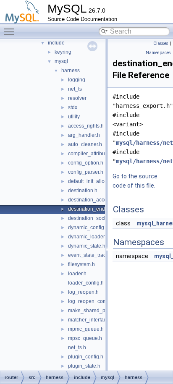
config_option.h (85, 163)
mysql (61, 61)
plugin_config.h (85, 357)
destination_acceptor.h (94, 200)
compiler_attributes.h (92, 154)
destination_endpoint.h (94, 209)
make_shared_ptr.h (90, 310)
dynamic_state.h (86, 246)
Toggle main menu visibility (10, 31)
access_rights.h (86, 126)
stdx (72, 107)
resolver (77, 98)
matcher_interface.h (90, 320)
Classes (160, 43)
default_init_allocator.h (94, 181)
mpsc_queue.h (85, 338)
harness (70, 70)
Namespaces (158, 52)
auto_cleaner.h (85, 144)
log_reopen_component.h (97, 301)
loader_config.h (86, 283)
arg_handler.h (84, 135)
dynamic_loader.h (88, 237)
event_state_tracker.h (92, 255)
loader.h (77, 274)
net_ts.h (77, 347)
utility (74, 117)
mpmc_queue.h (86, 329)
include (56, 43)
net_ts (75, 89)
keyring (63, 52)
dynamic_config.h (88, 227)
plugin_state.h (84, 366)
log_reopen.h (83, 292)
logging (76, 80)
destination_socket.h (91, 218)
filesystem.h (81, 264)
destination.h (82, 190)
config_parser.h (85, 172)
